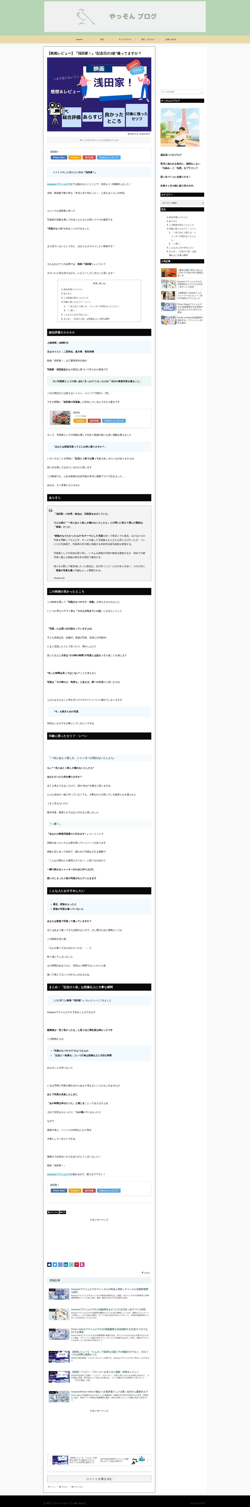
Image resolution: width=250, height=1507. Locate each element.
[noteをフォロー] (71, 1264)
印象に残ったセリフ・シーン (77, 302)
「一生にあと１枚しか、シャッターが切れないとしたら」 (93, 306)
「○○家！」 (71, 310)
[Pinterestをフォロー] (76, 1264)
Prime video (59, 157)
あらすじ (68, 293)
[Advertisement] (99, 1240)
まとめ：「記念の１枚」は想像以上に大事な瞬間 (86, 319)
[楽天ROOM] (82, 1264)
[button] (201, 92)
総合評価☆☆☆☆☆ (73, 289)
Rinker (84, 416)
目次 (95, 283)
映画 (63, 1212)
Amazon (75, 157)
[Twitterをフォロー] (55, 1264)
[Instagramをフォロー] (60, 1264)
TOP (47, 1503)
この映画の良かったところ (76, 298)
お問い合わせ (78, 1503)
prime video (53, 1212)
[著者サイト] (49, 1264)
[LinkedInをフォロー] (66, 1264)
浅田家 (76, 412)
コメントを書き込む (99, 1478)
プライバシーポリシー (61, 1503)
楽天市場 (89, 157)
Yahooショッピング (108, 157)
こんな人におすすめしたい (76, 314)
